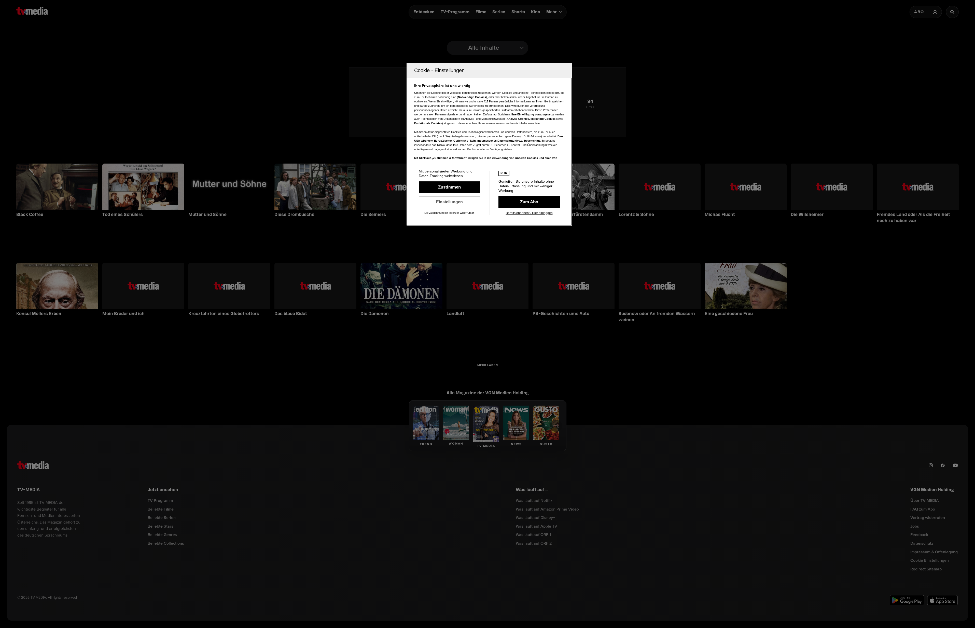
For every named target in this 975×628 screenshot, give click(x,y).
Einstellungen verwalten (449, 202)
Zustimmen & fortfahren (449, 187)
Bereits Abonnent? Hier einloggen (529, 213)
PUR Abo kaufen (529, 202)
